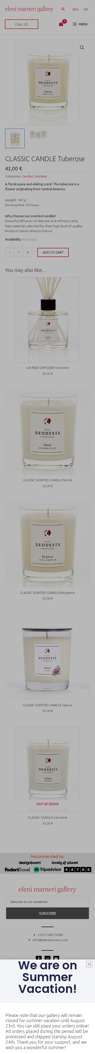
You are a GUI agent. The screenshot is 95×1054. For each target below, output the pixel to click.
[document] (47, 527)
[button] (89, 964)
